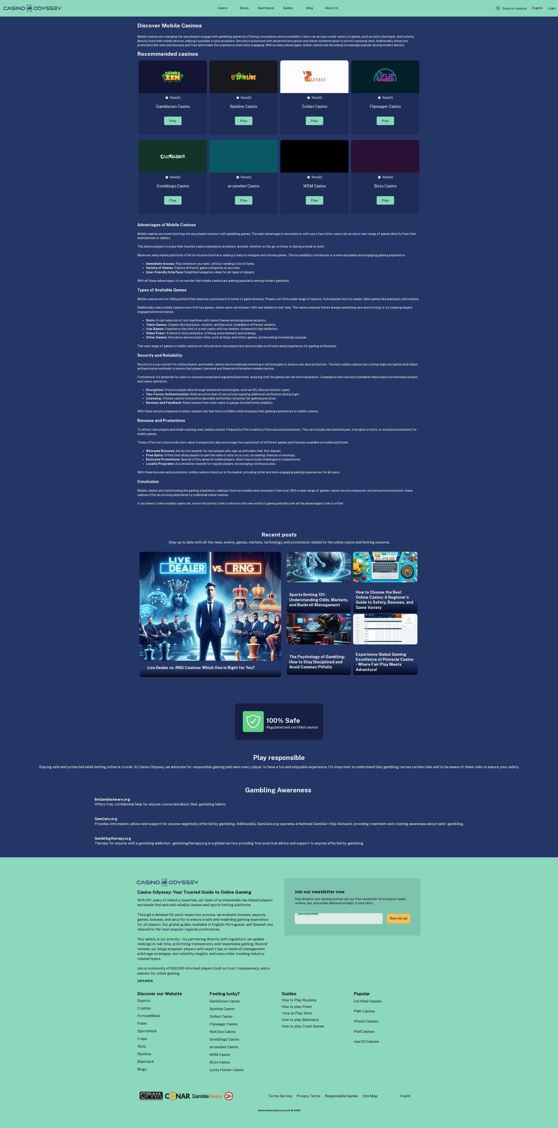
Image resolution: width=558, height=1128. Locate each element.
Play (172, 121)
